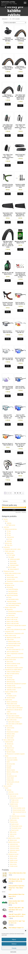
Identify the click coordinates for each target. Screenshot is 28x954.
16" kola (9, 531)
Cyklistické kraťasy (14, 848)
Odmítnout (14, 944)
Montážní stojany (9, 750)
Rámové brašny (12, 613)
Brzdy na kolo (14, 806)
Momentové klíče (11, 764)
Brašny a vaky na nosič (12, 617)
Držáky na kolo (13, 862)
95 (20, 493)
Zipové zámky (10, 738)
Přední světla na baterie (14, 706)
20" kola (9, 533)
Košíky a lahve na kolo (10, 635)
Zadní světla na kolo (11, 720)
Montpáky (9, 766)
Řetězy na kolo (15, 802)
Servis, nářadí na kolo (9, 740)
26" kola (10, 539)
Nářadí (6, 756)
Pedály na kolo (15, 800)
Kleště (8, 762)
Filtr (14, 510)
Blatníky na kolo (9, 583)
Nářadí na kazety (11, 770)
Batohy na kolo (10, 575)
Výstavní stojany (11, 697)
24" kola (9, 535)
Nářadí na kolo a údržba (14, 838)
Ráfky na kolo (13, 832)
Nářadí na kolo (13, 840)
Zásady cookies (13, 951)
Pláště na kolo (11, 525)
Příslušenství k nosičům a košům (15, 667)
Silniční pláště (13, 563)
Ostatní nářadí (10, 778)
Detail (7, 47)
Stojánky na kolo (12, 695)
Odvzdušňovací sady (12, 776)
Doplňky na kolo (14, 860)
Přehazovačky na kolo (16, 826)
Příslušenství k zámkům (12, 732)
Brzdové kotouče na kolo (19, 810)
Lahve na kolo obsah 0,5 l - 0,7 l (16, 649)
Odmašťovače (10, 744)
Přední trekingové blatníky (14, 603)
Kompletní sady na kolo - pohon (13, 549)
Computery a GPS (9, 631)
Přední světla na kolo (12, 703)
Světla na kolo (8, 699)
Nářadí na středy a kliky (12, 772)
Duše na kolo (13, 796)
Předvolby (14, 948)
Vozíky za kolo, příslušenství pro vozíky (16, 629)
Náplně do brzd (10, 748)
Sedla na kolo (13, 834)
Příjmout (14, 939)
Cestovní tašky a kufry (12, 577)
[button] (25, 930)
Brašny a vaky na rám (12, 619)
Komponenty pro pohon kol (16, 798)
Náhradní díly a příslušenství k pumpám (16, 683)
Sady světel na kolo (11, 714)
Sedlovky (12, 836)
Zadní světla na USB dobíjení (15, 724)
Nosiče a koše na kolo (10, 659)
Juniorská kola (10, 537)
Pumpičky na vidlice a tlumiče (14, 687)
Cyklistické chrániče (15, 846)
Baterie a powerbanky (12, 702)
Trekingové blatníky (11, 601)
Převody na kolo (14, 822)
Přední (9, 597)
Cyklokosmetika (9, 742)
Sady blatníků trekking (13, 605)
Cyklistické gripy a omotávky (18, 816)
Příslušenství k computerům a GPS (15, 633)
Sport (6, 521)
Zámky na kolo (8, 726)
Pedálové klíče (10, 780)
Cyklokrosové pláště (15, 559)
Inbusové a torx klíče (12, 758)
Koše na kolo (10, 661)
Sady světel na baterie (13, 716)
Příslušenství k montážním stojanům (16, 754)
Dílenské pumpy (10, 679)
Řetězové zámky (11, 734)
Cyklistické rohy (15, 818)
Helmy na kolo (13, 852)
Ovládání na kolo (14, 804)
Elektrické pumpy (11, 681)
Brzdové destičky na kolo (19, 808)
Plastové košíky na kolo (14, 645)
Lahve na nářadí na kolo (12, 651)
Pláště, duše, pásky (10, 551)
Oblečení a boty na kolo (14, 842)
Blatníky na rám (10, 585)
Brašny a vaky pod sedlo (13, 623)
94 (17, 493)
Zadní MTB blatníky (13, 593)
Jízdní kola (6, 527)
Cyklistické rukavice (15, 850)
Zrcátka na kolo (13, 866)
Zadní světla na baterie (14, 722)
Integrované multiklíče (12, 760)
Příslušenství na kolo (9, 571)
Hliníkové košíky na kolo (14, 641)
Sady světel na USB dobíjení (15, 717)
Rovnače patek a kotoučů (13, 782)
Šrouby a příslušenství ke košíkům (15, 657)
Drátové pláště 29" (14, 569)
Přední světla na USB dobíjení (15, 707)
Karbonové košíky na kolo (14, 643)
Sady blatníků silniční (13, 599)
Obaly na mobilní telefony (13, 673)
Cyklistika (9, 523)
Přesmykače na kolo (16, 828)
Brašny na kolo (13, 858)
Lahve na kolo (10, 647)
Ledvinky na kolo (11, 579)
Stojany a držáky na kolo (11, 691)
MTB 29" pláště (12, 567)
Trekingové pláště (14, 565)
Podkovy (9, 730)
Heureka (6, 519)
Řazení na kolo (15, 830)
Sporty (6, 788)
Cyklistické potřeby (8, 2)
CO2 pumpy (9, 677)
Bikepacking (10, 609)
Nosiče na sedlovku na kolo (13, 663)
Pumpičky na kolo (11, 685)
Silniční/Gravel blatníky (12, 595)
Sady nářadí (10, 784)
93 (15, 493)
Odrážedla (9, 541)
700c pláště (11, 557)
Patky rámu (9, 545)
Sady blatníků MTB (12, 591)
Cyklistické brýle (14, 844)
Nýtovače (9, 774)
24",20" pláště (11, 555)
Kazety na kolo (15, 824)
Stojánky (9, 693)
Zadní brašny (11, 615)
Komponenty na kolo (13, 794)
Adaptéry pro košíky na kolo (13, 637)
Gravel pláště (13, 561)
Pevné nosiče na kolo (12, 665)
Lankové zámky (10, 728)
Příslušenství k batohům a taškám (15, 581)
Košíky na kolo (10, 639)
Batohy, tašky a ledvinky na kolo (13, 573)
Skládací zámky (10, 736)
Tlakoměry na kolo (11, 689)
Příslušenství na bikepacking (15, 611)
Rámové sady (8, 543)
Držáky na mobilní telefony (13, 671)
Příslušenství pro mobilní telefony (13, 669)
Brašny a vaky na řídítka (12, 621)
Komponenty (7, 547)
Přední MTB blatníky (13, 589)
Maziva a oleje (8, 746)
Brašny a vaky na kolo (10, 607)
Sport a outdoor (7, 786)
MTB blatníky (10, 587)
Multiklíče (9, 768)
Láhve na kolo (13, 864)
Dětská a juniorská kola (11, 529)
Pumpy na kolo (8, 675)
